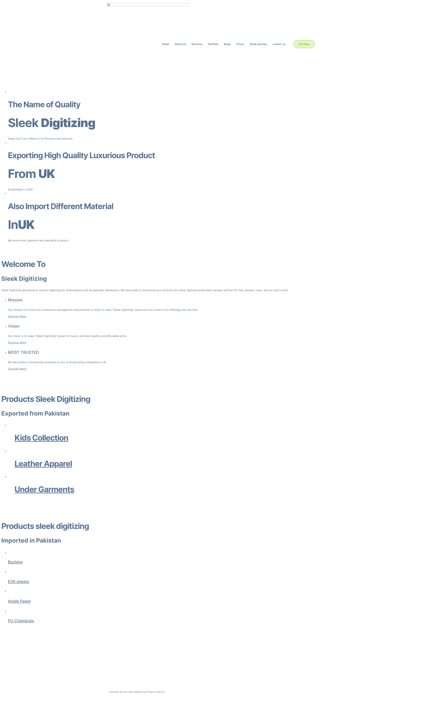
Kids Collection (41, 438)
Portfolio (213, 44)
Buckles (15, 562)
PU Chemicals (21, 620)
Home (165, 44)
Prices (240, 44)
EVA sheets (18, 581)
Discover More (17, 316)
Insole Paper (19, 601)
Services (197, 44)
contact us (279, 44)
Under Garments (44, 489)
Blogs (227, 44)
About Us (180, 44)
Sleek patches (258, 44)
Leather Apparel (43, 463)
